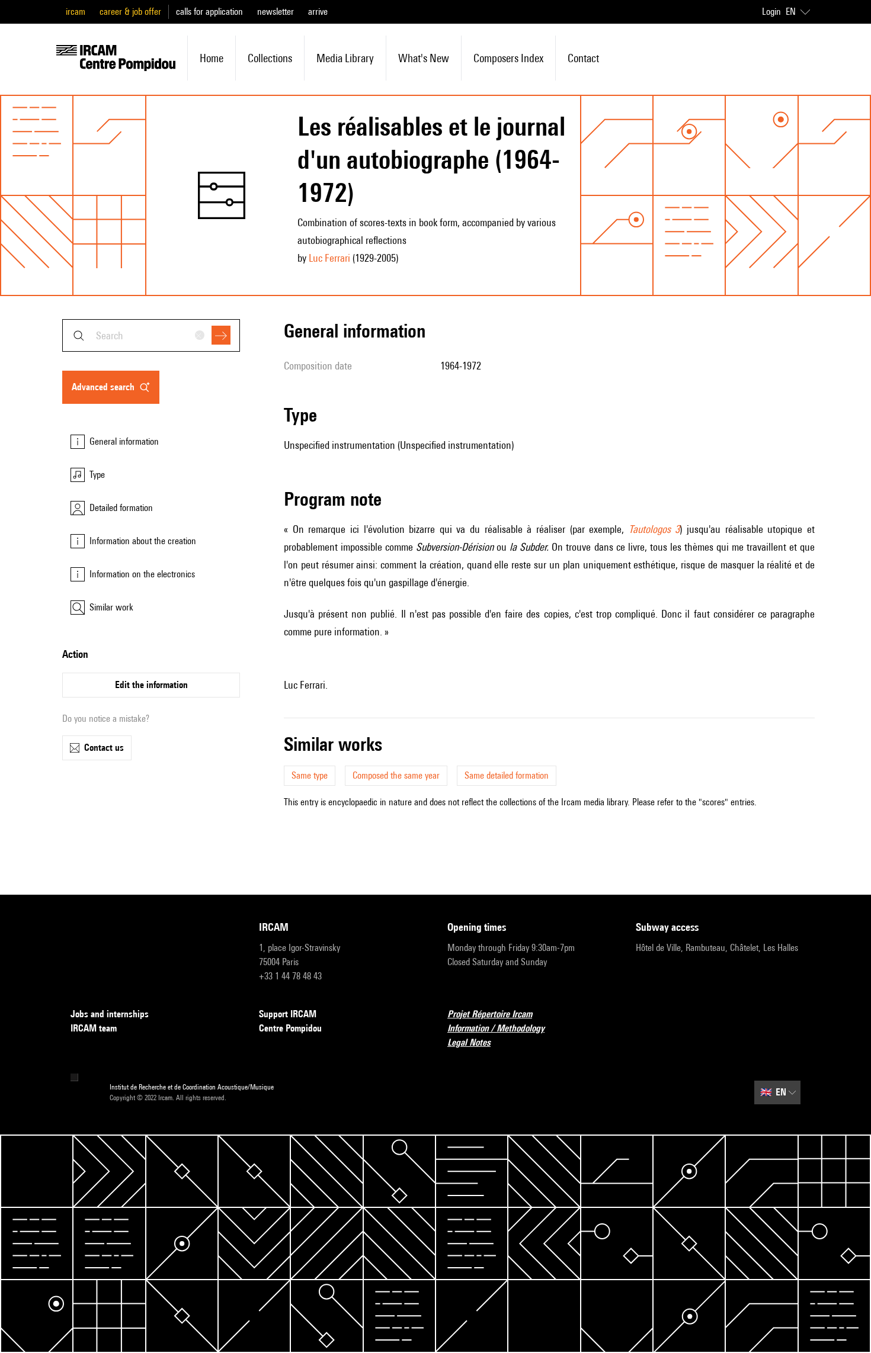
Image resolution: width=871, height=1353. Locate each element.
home (211, 58)
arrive (318, 11)
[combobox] (151, 335)
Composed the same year (396, 775)
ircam (75, 11)
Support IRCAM (287, 1014)
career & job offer (130, 11)
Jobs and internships (110, 1014)
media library (345, 58)
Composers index (508, 58)
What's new (423, 58)
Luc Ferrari (329, 258)
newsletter (275, 11)
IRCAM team (94, 1028)
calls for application (209, 11)
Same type (310, 775)
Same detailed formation (507, 775)
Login (771, 11)
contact (583, 58)
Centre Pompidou (290, 1028)
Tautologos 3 (654, 529)
